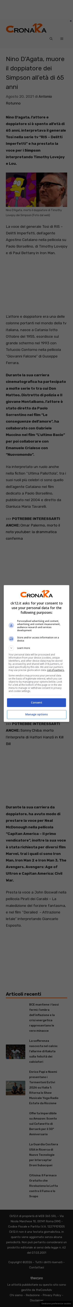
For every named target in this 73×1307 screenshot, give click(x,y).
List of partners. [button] (55, 670)
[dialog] (36, 653)
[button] (37, 648)
